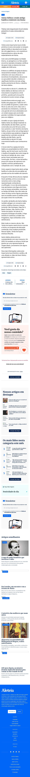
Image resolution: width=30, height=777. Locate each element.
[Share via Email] (23, 41)
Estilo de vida (15, 721)
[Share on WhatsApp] (26, 41)
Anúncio (15, 740)
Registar (5, 6)
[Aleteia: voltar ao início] (15, 2)
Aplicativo (15, 734)
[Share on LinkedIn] (18, 41)
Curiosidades (6, 598)
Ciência (4, 542)
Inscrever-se (7, 308)
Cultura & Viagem (5, 11)
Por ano (15, 746)
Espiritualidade (15, 723)
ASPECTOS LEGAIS (15, 764)
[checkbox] (3, 304)
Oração (24, 6)
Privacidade (15, 772)
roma (3, 273)
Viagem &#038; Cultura (15, 725)
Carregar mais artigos (15, 430)
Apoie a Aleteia (15, 759)
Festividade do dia (11, 492)
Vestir (15, 738)
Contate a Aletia (15, 769)
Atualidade (15, 719)
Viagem (9, 273)
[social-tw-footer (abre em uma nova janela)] (16, 752)
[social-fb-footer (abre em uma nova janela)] (13, 752)
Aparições (5, 571)
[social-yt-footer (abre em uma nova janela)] (11, 752)
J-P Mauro (16, 23)
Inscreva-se (15, 736)
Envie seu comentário (15, 377)
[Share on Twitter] (20, 41)
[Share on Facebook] (15, 41)
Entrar (19, 711)
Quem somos (15, 761)
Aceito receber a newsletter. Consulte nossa (15, 305)
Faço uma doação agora (10, 348)
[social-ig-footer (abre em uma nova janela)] (19, 752)
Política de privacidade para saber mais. (15, 304)
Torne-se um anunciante (15, 767)
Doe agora (14, 6)
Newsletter (15, 732)
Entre (21, 371)
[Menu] (5, 2)
